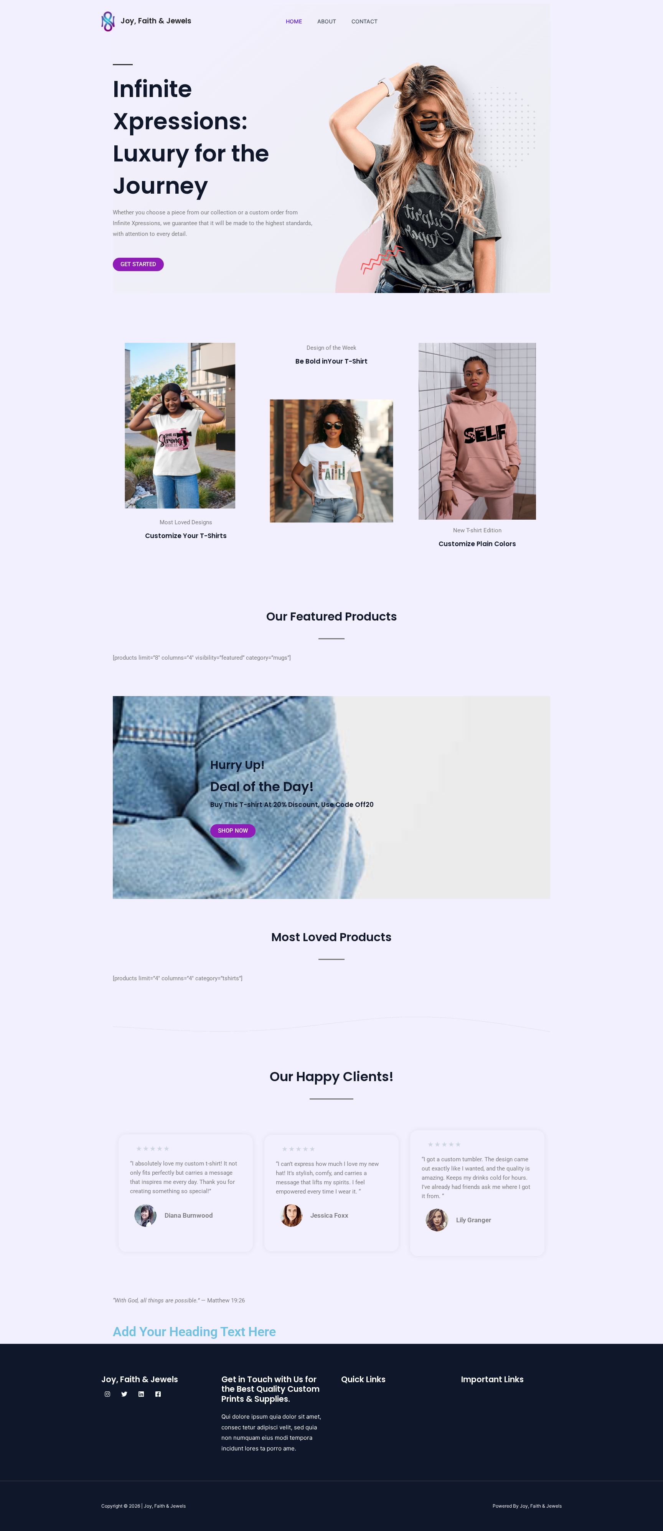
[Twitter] (124, 1394)
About (326, 21)
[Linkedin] (141, 1394)
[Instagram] (107, 1394)
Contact (364, 21)
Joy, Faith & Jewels (155, 21)
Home (294, 21)
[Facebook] (158, 1394)
